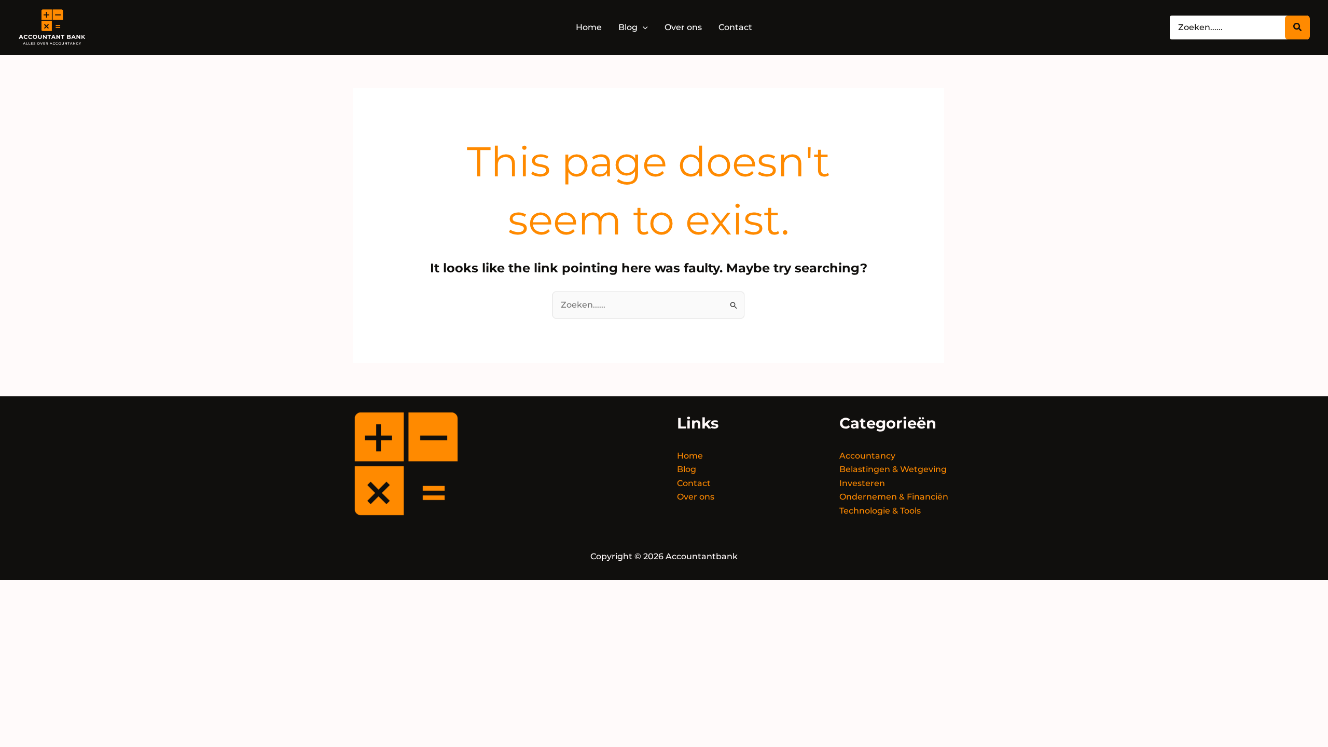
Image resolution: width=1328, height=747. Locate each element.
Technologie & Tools (880, 511)
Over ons (695, 497)
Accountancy (867, 456)
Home (690, 456)
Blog (686, 469)
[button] (643, 27)
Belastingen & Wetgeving (893, 469)
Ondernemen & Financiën (893, 497)
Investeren (862, 483)
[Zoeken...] (1297, 27)
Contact (694, 483)
